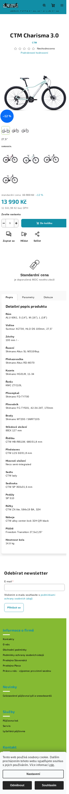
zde (51, 764)
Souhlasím (49, 785)
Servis (6, 726)
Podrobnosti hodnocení (34, 52)
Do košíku (46, 223)
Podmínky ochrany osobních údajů (23, 655)
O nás (6, 644)
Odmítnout (17, 785)
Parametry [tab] (28, 297)
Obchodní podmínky (15, 649)
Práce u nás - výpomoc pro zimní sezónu (27, 671)
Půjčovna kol (10, 720)
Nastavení (33, 773)
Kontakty (8, 639)
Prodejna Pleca (12, 665)
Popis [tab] (9, 297)
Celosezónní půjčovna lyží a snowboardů (27, 696)
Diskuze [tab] (48, 297)
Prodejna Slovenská (15, 660)
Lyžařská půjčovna (14, 731)
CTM (34, 42)
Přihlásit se (14, 607)
